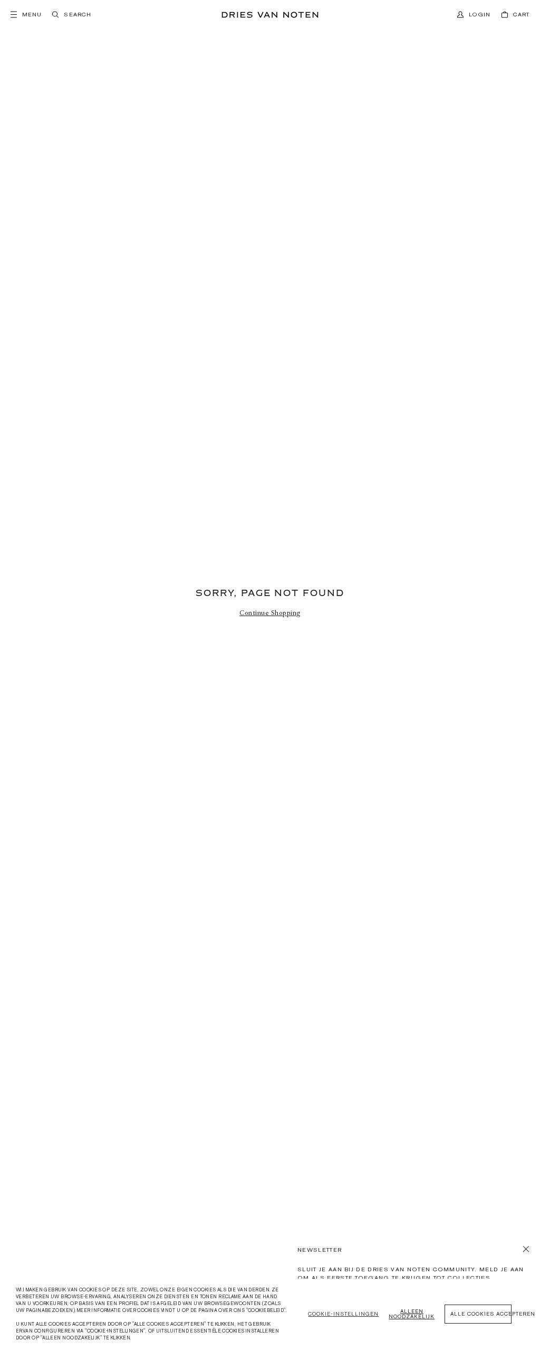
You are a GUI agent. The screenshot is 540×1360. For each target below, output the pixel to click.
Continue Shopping (270, 613)
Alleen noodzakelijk (412, 1314)
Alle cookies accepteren (481, 1313)
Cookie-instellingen (343, 1313)
